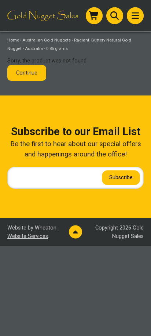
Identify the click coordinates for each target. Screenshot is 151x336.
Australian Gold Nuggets (46, 40)
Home (13, 40)
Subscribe (121, 177)
